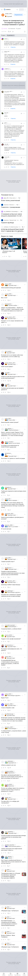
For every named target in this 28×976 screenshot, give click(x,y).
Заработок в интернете (14, 443)
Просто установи (13, 526)
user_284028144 (7, 211)
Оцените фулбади (7, 222)
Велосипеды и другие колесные (14, 592)
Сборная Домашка (13, 430)
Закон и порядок (12, 500)
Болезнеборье (15, 211)
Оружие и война (12, 305)
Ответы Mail (11, 420)
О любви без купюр (13, 226)
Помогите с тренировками (10, 207)
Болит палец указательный (10, 200)
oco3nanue (6, 226)
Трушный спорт (10, 16)
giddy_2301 (6, 198)
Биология (12, 204)
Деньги (10, 858)
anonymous (6, 204)
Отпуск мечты (13, 198)
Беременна (11, 772)
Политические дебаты (14, 846)
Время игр (11, 786)
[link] (11, 248)
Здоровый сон (12, 762)
